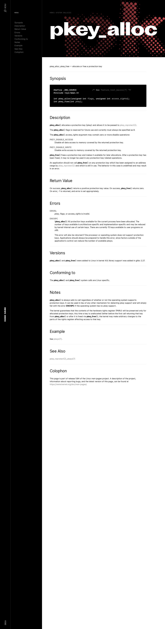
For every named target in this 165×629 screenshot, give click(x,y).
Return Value (20, 29)
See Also (18, 49)
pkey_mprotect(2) (128, 125)
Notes (17, 42)
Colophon (18, 52)
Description (19, 26)
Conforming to (21, 39)
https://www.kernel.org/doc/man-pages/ (68, 384)
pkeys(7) (58, 339)
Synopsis (18, 22)
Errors (17, 32)
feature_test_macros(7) (114, 90)
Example (18, 45)
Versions (18, 36)
